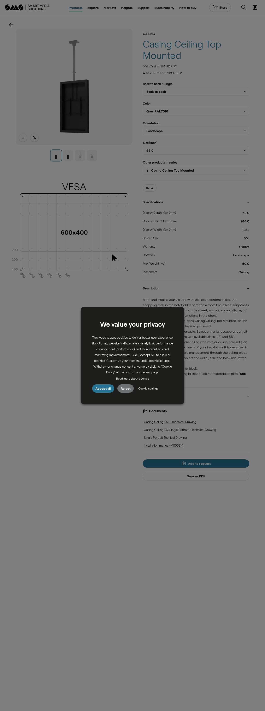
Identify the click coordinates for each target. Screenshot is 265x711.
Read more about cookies (132, 378)
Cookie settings (148, 388)
